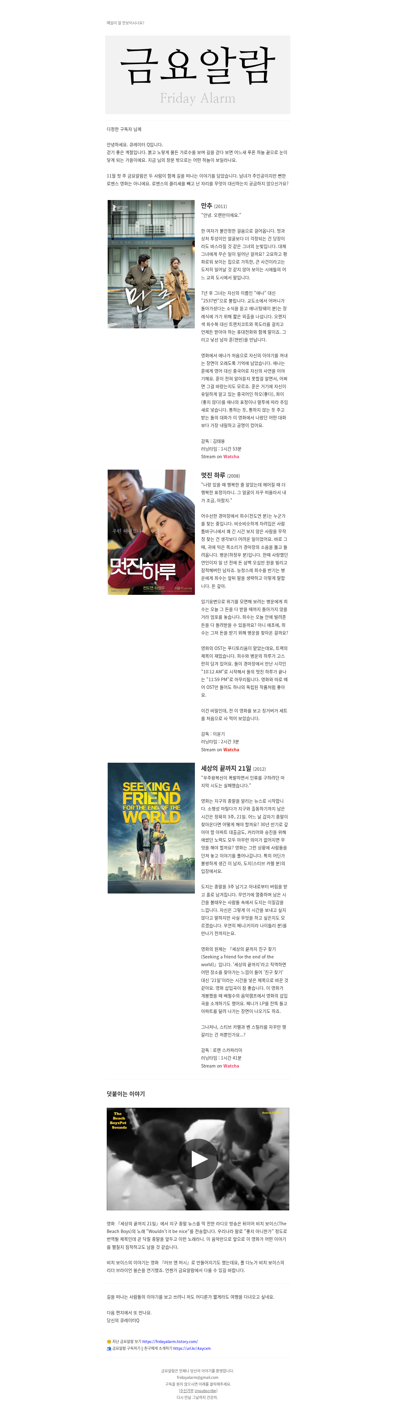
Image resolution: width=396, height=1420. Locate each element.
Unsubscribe (205, 1390)
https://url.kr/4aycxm (191, 1348)
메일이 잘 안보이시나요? (125, 22)
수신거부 (187, 1390)
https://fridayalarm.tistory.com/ (170, 1341)
